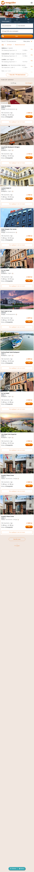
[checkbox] (2, 87)
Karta (22, 868)
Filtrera (14, 868)
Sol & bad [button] (9, 44)
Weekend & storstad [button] (20, 44)
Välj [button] (31, 49)
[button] (9, 25)
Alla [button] (3, 44)
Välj (29, 116)
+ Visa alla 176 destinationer (17, 74)
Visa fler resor (17, 539)
